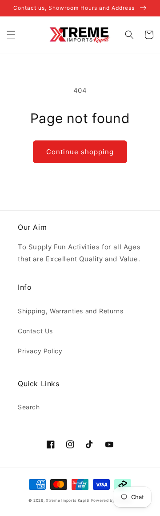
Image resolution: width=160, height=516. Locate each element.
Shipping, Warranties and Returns (70, 311)
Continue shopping (80, 152)
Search (29, 407)
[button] (11, 34)
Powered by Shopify (111, 500)
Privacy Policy (40, 351)
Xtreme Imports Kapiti (67, 500)
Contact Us (35, 331)
